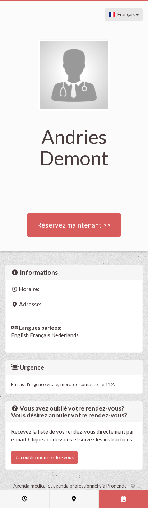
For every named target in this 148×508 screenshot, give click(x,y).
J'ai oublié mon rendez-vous (44, 457)
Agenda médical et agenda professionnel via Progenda (70, 486)
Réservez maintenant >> (74, 225)
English (20, 335)
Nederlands (65, 335)
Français (125, 14)
